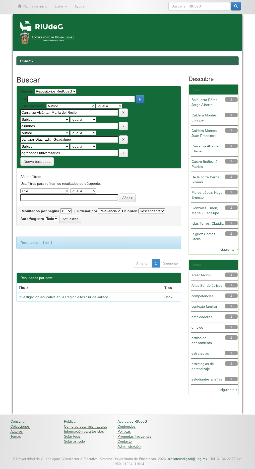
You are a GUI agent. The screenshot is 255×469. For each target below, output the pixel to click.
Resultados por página (39, 211)
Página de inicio (34, 6)
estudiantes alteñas (206, 379)
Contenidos (126, 426)
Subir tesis (72, 436)
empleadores (201, 317)
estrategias (200, 353)
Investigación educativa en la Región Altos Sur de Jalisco (63, 297)
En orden (129, 211)
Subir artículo (74, 441)
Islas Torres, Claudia (207, 223)
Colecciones (20, 426)
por (23, 99)
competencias (202, 296)
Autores (16, 431)
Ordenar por (87, 211)
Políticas (124, 431)
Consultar (18, 421)
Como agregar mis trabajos (85, 426)
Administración (129, 446)
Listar (59, 6)
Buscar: (27, 91)
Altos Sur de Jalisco (206, 285)
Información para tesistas (84, 431)
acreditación (201, 275)
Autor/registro (32, 219)
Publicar (70, 421)
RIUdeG (26, 61)
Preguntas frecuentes (134, 436)
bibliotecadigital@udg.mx (187, 459)
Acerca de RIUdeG (132, 421)
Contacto (125, 441)
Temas (15, 436)
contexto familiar (204, 306)
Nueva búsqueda (37, 162)
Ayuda (79, 6)
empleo (197, 327)
